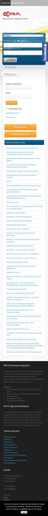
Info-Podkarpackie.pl (10, 452)
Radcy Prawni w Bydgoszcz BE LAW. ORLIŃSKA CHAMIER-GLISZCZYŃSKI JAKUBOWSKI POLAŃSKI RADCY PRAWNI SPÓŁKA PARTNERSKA (24, 346)
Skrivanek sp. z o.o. (13, 202)
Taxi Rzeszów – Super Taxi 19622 (18, 229)
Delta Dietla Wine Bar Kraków (16, 225)
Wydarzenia (23, 41)
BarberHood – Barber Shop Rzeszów (19, 217)
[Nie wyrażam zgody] (45, 508)
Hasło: (8, 93)
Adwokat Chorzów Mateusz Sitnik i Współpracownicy (24, 352)
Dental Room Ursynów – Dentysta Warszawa (22, 258)
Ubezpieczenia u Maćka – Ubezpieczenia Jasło (22, 171)
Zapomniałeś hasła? (12, 113)
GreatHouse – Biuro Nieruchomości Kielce (21, 250)
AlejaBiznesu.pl (9, 450)
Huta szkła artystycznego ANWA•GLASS (20, 246)
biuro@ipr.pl (12, 489)
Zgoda (24, 512)
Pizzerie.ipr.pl (8, 442)
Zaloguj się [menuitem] (5, 3)
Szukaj (6, 41)
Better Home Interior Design (16, 213)
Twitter (6, 497)
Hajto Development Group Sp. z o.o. (19, 329)
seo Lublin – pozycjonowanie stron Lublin (20, 293)
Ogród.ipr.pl (7, 439)
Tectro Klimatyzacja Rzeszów (16, 289)
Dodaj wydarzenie (20, 134)
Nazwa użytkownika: (14, 84)
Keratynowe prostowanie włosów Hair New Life (22, 148)
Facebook (7, 500)
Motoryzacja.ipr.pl (9, 437)
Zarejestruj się (10, 117)
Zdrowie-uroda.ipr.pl (10, 447)
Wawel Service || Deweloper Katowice (19, 221)
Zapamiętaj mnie (15, 109)
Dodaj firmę (20, 127)
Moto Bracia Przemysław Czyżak (17, 262)
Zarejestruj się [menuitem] (18, 3)
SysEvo (9, 181)
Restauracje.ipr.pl (9, 445)
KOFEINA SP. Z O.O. (13, 272)
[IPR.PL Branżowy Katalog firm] (6, 67)
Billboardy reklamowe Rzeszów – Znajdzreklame (23, 254)
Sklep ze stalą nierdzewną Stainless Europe (21, 339)
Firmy (14, 41)
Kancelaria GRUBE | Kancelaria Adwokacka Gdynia (24, 185)
